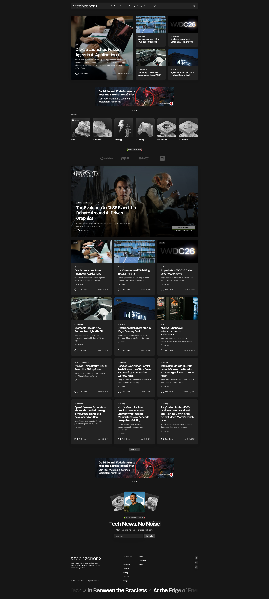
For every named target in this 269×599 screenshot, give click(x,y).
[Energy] (123, 129)
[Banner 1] (134, 96)
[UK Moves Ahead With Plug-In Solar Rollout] (151, 24)
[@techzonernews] (196, 558)
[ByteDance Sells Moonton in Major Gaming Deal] (183, 57)
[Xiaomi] (162, 158)
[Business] (102, 129)
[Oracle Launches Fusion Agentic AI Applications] (91, 251)
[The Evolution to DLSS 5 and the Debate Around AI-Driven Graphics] (134, 201)
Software (176, 36)
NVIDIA (86, 203)
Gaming (175, 69)
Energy (142, 36)
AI (74, 140)
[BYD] (143, 158)
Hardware (143, 69)
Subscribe (149, 536)
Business (80, 45)
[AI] (80, 129)
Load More (134, 449)
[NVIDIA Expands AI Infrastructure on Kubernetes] (177, 308)
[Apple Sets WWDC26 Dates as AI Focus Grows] (183, 24)
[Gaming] (145, 129)
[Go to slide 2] (134, 110)
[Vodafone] (106, 158)
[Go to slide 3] (136, 110)
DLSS (79, 203)
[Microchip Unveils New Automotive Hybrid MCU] (151, 57)
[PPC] (125, 158)
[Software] (188, 129)
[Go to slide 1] (132, 110)
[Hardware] (166, 129)
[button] (194, 6)
